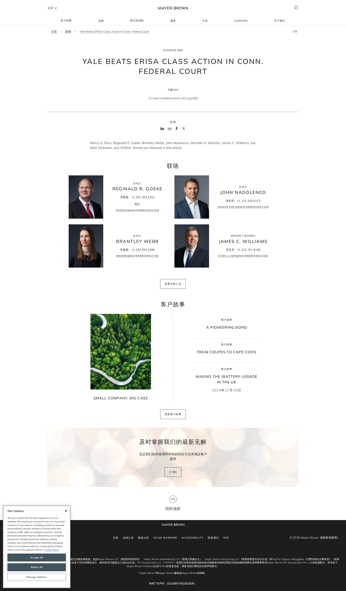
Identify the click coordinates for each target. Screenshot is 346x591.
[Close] (66, 511)
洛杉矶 (230, 200)
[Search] (296, 8)
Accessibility (192, 537)
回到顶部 (173, 508)
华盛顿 (124, 197)
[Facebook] (176, 129)
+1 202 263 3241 (143, 197)
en (295, 31)
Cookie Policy (51, 549)
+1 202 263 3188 (143, 249)
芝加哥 (230, 249)
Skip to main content (17, 2)
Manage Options (36, 577)
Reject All (37, 567)
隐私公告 (143, 537)
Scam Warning (165, 537)
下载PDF (173, 89)
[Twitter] (183, 130)
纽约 (137, 204)
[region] (36, 546)
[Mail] (169, 129)
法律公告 (128, 537)
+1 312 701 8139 (248, 249)
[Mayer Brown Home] (173, 8)
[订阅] (173, 472)
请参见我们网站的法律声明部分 (199, 566)
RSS (226, 537)
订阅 (115, 537)
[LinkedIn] (162, 129)
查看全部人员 (173, 283)
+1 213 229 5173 (248, 200)
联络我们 (213, 537)
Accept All (36, 557)
